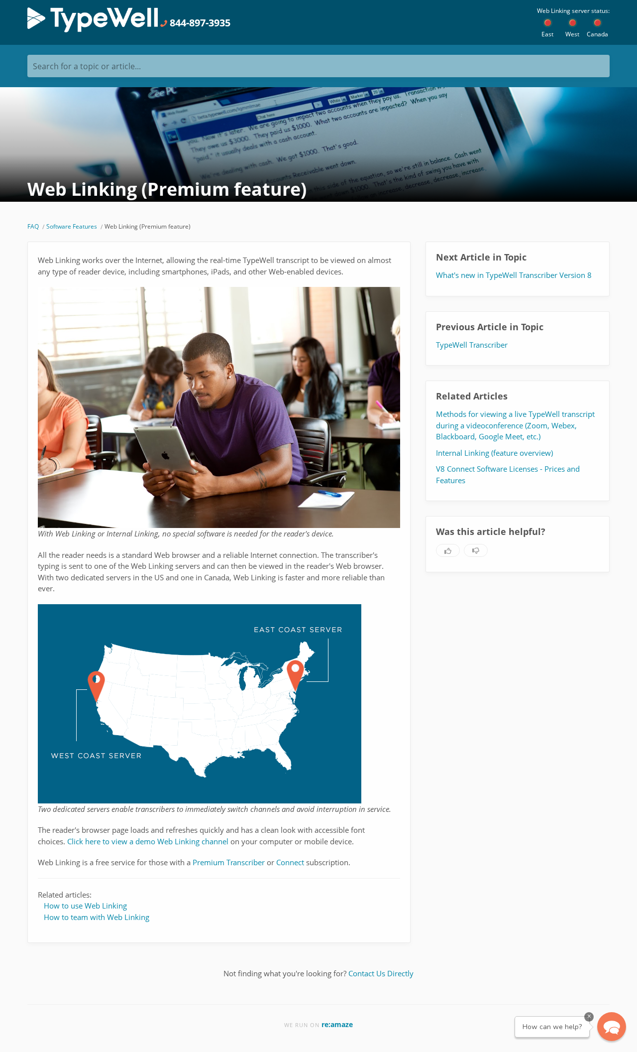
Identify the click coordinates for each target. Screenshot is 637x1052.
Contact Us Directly (381, 973)
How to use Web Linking (85, 906)
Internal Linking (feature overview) (494, 453)
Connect (290, 862)
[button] (611, 1026)
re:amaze (337, 1024)
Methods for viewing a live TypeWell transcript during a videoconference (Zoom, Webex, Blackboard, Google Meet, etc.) (515, 425)
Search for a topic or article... (87, 66)
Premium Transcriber (229, 862)
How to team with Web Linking (96, 917)
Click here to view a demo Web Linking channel (147, 841)
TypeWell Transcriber (472, 345)
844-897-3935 (198, 22)
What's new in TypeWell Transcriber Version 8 (514, 275)
